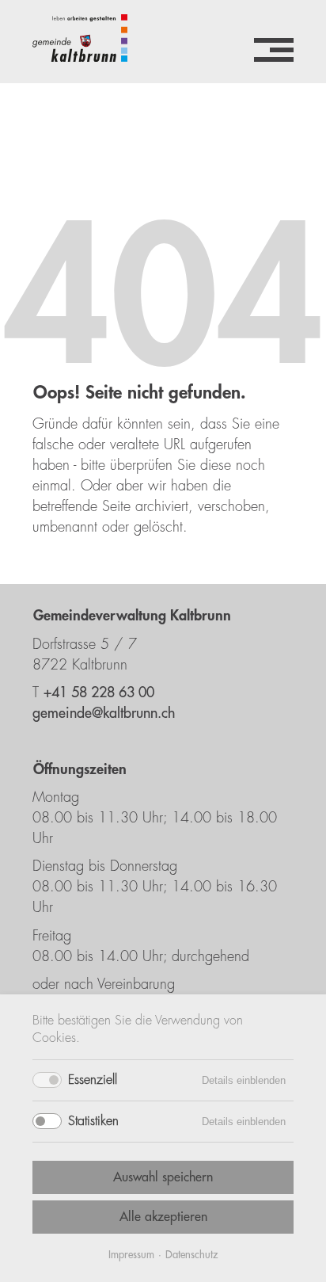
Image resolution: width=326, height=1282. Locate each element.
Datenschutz (191, 1255)
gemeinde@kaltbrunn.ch (103, 713)
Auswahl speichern (163, 1177)
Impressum (131, 1255)
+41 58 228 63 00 (99, 692)
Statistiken (93, 1121)
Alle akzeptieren (163, 1217)
